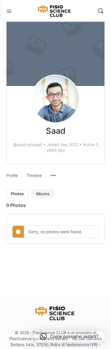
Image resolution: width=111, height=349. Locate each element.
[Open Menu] (9, 11)
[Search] (100, 11)
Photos (17, 193)
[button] (69, 336)
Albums (43, 193)
